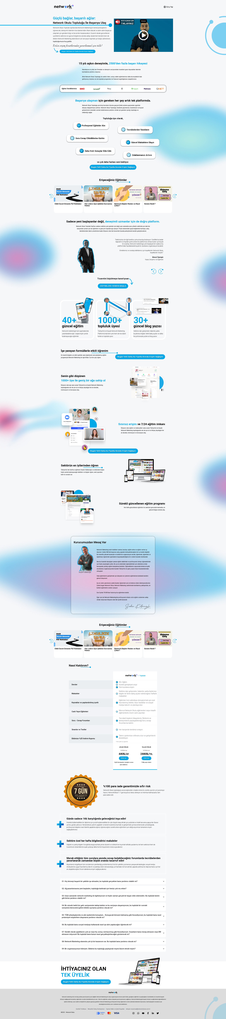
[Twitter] (158, 1013)
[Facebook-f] (148, 1013)
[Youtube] (143, 1013)
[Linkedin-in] (153, 1013)
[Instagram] (133, 1013)
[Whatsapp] (138, 1013)
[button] (91, 125)
